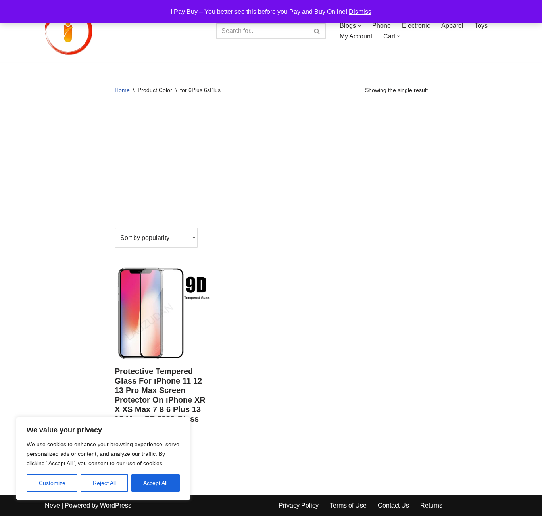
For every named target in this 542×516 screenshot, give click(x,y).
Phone (381, 25)
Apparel (452, 25)
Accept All (155, 483)
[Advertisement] (271, 164)
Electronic (416, 25)
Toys (481, 25)
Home (122, 90)
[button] (359, 25)
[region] (103, 458)
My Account (356, 36)
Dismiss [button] (360, 11)
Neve (52, 505)
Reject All (104, 483)
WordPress (115, 505)
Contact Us (393, 505)
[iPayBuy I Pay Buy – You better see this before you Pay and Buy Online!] (68, 31)
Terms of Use (348, 505)
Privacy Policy (299, 505)
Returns (431, 505)
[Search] (317, 31)
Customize (52, 483)
